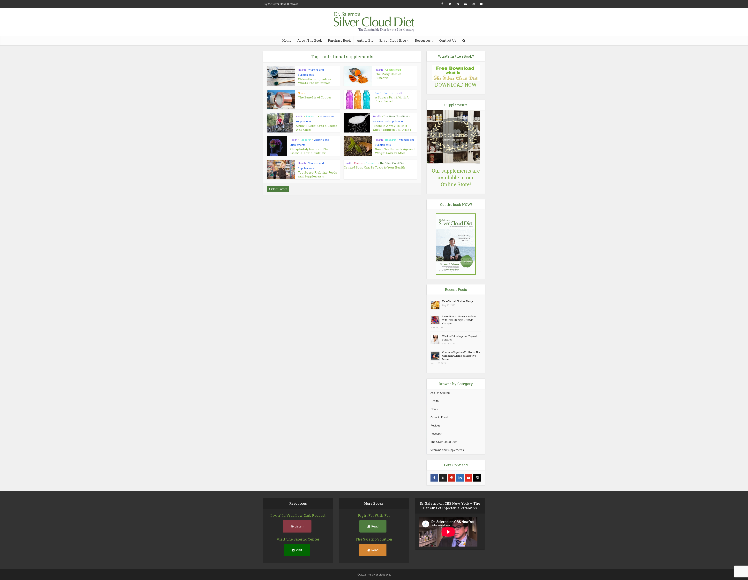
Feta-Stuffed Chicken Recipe (457, 301)
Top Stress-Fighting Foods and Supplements (317, 174)
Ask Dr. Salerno (384, 93)
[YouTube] (468, 478)
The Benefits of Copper (314, 97)
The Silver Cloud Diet (396, 116)
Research (311, 116)
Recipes (358, 163)
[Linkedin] (460, 478)
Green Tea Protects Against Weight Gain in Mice (395, 151)
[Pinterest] (451, 478)
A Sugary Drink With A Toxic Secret (392, 99)
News (301, 93)
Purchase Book (339, 40)
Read (374, 526)
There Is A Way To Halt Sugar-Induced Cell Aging (392, 128)
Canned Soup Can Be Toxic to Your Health (374, 167)
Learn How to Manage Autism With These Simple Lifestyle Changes (459, 320)
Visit (299, 550)
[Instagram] (477, 478)
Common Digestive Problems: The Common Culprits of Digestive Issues (461, 356)
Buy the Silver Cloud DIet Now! (280, 4)
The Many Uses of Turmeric (388, 76)
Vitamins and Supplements (389, 121)
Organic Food (393, 69)
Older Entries (279, 189)
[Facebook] (434, 478)
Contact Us (447, 40)
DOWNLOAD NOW (456, 85)
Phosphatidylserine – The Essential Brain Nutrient (309, 151)
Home (286, 40)
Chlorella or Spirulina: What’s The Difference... (315, 81)
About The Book (309, 40)
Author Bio (365, 40)
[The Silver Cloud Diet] (374, 22)
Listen (299, 526)
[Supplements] (453, 136)
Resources (422, 40)
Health (302, 69)
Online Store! (456, 184)
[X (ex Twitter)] (443, 478)
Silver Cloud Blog (392, 40)
